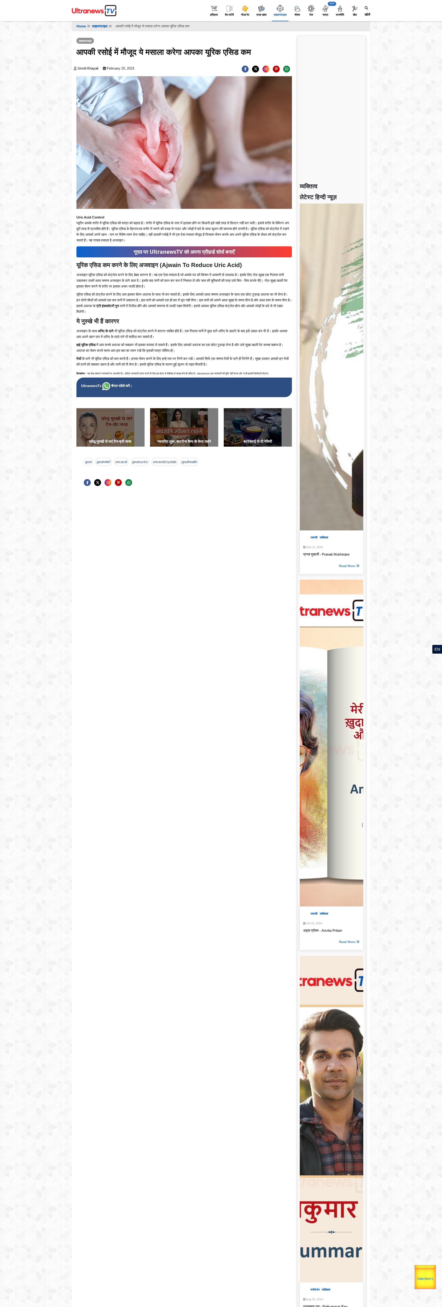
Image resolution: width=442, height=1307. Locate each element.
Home (81, 26)
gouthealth (189, 462)
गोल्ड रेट (245, 14)
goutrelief (103, 462)
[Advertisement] (331, 107)
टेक (311, 14)
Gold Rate (427, 1268)
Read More (347, 566)
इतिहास (214, 14)
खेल (355, 14)
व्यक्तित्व (324, 537)
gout (88, 462)
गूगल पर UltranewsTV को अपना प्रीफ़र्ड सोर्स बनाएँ (184, 251)
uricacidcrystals (165, 462)
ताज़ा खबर (261, 14)
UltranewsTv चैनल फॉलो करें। (106, 386)
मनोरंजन (315, 1289)
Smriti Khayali (88, 68)
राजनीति (340, 14)
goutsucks (140, 462)
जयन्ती (314, 537)
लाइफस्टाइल (280, 14)
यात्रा (325, 14)
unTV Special (435, 1280)
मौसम (297, 14)
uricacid (121, 462)
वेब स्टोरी (229, 14)
